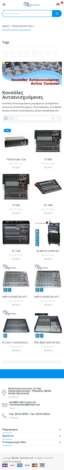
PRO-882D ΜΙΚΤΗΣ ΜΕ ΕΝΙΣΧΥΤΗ (48, 342)
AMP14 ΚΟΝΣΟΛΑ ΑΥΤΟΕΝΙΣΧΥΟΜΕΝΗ (16, 296)
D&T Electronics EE (24, 457)
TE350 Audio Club (16, 159)
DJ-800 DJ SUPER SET (48, 250)
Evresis (17, 461)
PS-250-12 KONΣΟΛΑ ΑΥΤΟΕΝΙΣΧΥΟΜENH (16, 342)
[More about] (6, 54)
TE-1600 (48, 205)
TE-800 (48, 159)
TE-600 (16, 205)
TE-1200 (16, 250)
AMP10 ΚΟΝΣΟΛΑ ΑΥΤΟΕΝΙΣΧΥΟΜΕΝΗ (48, 296)
